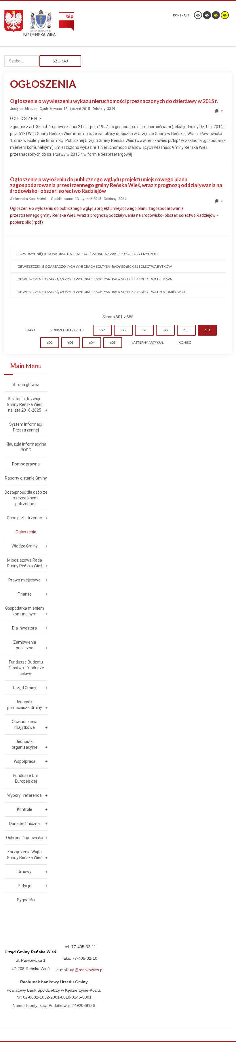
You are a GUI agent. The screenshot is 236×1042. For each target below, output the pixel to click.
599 (165, 330)
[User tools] (218, 111)
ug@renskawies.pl (86, 969)
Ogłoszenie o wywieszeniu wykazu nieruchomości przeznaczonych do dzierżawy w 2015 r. (114, 101)
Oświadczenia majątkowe (24, 724)
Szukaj (60, 60)
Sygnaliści (26, 900)
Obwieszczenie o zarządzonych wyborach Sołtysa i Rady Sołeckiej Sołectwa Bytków (95, 266)
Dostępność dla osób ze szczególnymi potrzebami (26, 498)
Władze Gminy (25, 546)
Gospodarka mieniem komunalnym (24, 611)
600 (186, 330)
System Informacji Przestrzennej (26, 427)
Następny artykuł (147, 342)
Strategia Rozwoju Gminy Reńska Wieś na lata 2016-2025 (24, 404)
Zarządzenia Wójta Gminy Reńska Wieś (24, 854)
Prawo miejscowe (24, 580)
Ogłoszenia (26, 532)
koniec (184, 342)
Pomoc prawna (26, 464)
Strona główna (26, 384)
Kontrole (24, 809)
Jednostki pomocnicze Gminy (24, 704)
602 (50, 342)
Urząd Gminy (24, 687)
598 (144, 330)
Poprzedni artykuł (67, 330)
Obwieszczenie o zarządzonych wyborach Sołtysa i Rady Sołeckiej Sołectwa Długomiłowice (102, 292)
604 (92, 342)
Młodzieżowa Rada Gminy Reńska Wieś (24, 563)
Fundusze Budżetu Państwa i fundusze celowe (26, 668)
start (30, 330)
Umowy (24, 871)
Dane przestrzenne (24, 518)
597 (123, 330)
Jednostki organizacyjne (24, 744)
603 (71, 342)
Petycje (24, 885)
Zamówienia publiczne (24, 645)
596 (102, 330)
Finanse (25, 594)
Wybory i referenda (24, 795)
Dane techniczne (24, 823)
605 (113, 342)
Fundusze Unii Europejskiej (26, 778)
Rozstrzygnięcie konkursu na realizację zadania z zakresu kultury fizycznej (88, 254)
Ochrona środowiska (24, 837)
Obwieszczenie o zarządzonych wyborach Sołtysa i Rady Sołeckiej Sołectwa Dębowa (95, 279)
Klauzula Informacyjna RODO (26, 447)
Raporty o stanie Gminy (26, 478)
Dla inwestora (24, 628)
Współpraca (24, 761)
